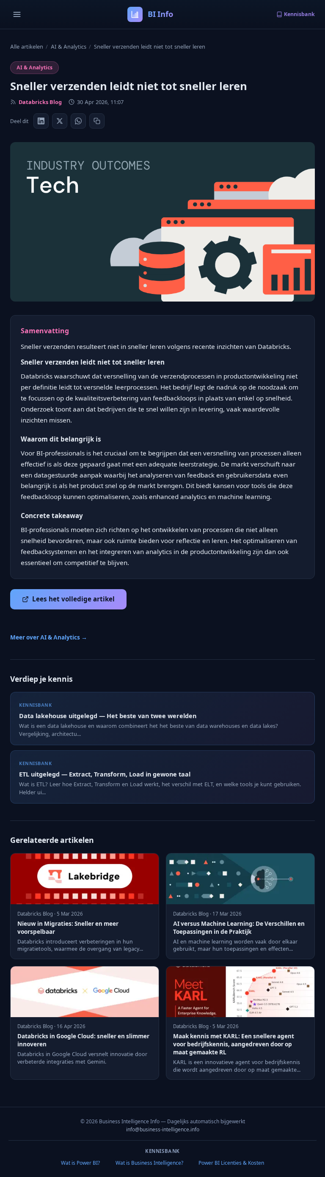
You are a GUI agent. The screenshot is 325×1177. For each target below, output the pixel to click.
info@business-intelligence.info (162, 1129)
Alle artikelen (26, 47)
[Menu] (17, 14)
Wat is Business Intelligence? (149, 1163)
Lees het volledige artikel (73, 599)
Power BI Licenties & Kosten (231, 1163)
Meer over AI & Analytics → (48, 637)
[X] (59, 121)
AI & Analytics (68, 47)
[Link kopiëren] (97, 121)
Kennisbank (299, 14)
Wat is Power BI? (80, 1163)
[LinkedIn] (41, 121)
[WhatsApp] (78, 121)
